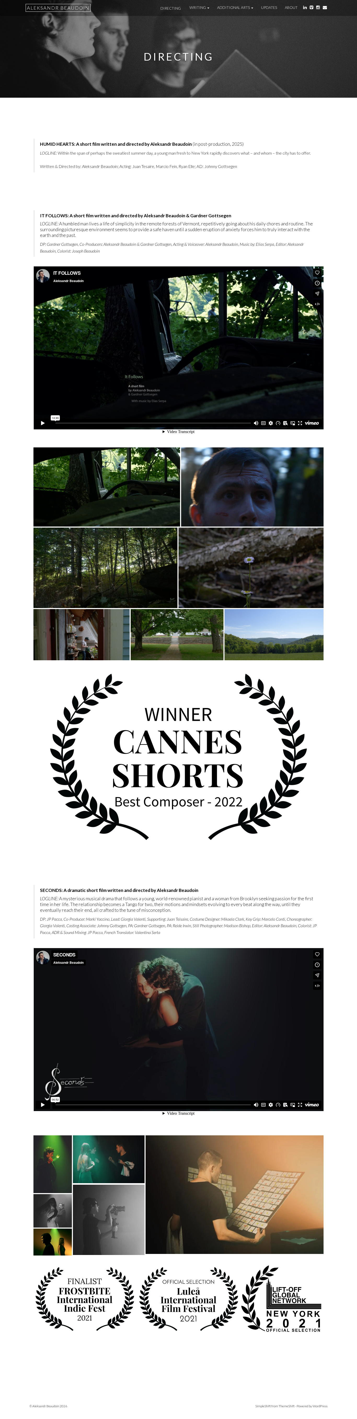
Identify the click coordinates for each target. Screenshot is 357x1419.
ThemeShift (287, 1406)
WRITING (198, 7)
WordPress (320, 1406)
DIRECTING (170, 8)
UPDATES (269, 7)
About (291, 7)
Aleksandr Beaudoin (58, 8)
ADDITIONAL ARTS (234, 7)
